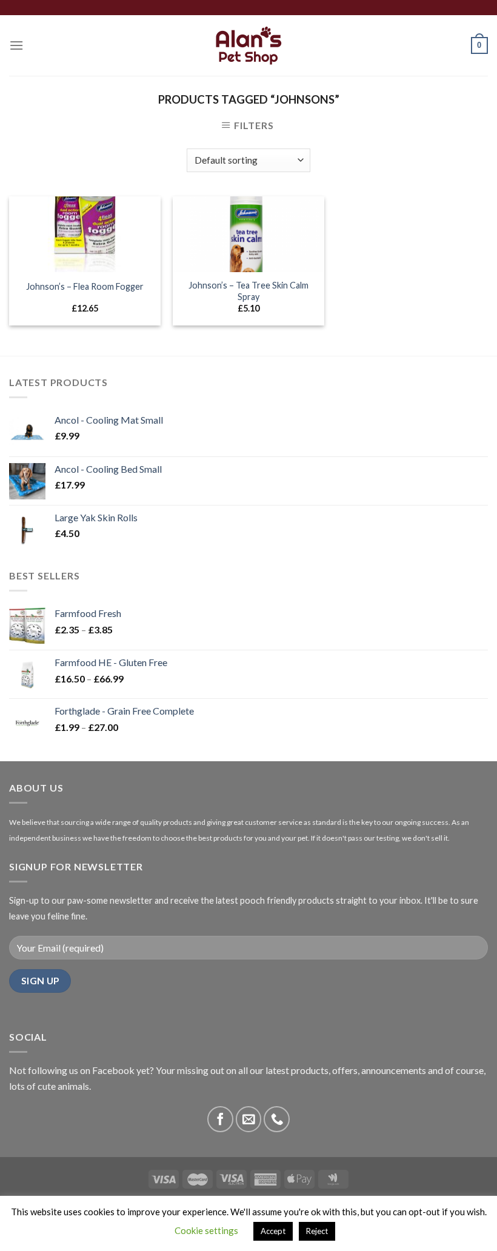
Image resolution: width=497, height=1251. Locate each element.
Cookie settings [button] (206, 1230)
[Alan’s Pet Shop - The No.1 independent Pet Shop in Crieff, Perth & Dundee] (249, 45)
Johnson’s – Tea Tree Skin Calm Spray (248, 291)
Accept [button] (273, 1231)
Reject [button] (317, 1231)
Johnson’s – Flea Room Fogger (85, 286)
